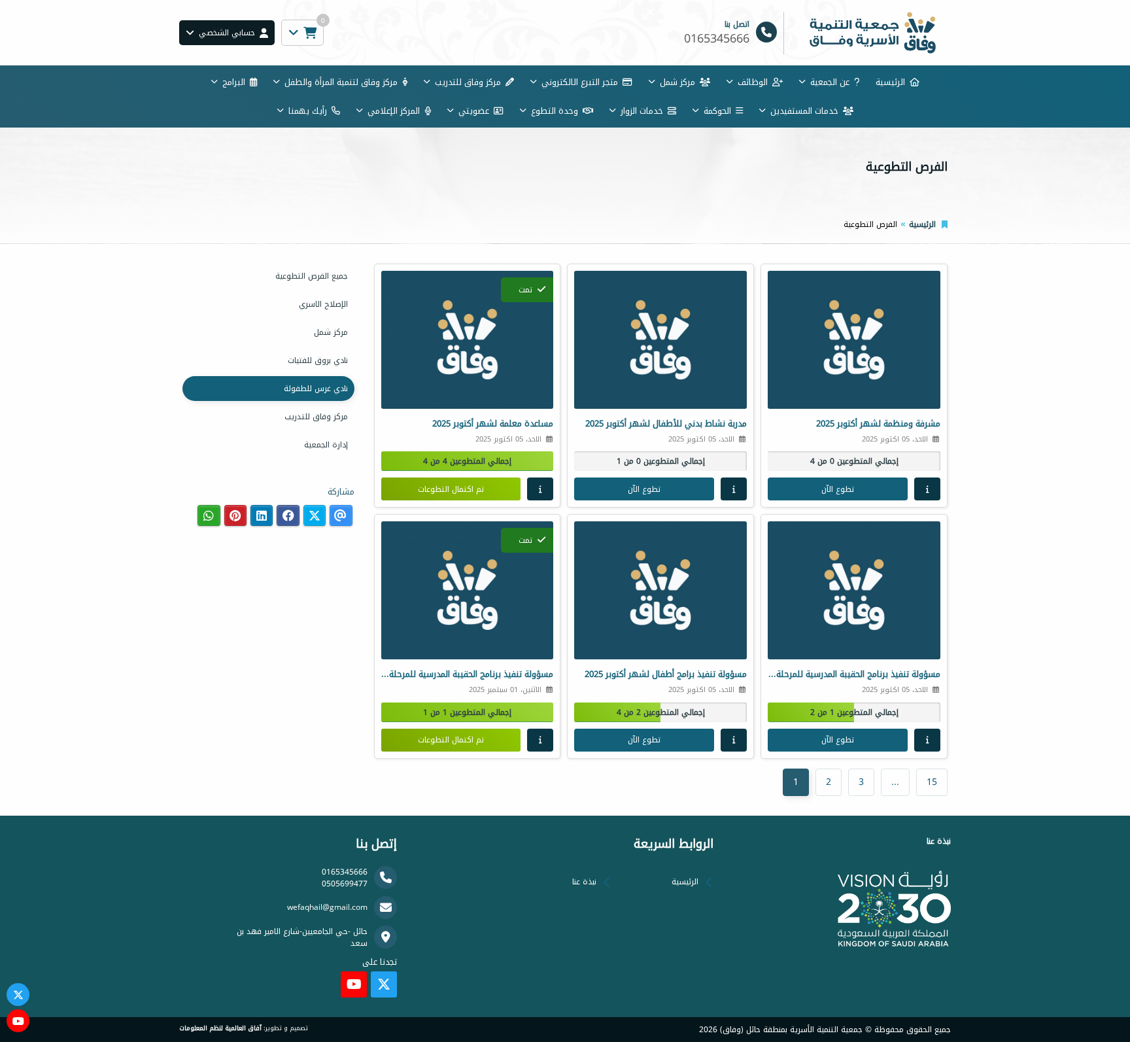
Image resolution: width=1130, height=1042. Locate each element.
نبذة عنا (584, 882)
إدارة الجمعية (326, 445)
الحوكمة (717, 111)
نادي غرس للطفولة (316, 388)
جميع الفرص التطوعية (311, 276)
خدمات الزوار (642, 111)
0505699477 (345, 884)
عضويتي (473, 111)
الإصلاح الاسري (323, 304)
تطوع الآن (837, 489)
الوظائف (753, 82)
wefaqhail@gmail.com (327, 907)
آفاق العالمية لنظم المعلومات (220, 1028)
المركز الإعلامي (394, 111)
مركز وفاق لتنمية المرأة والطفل (341, 82)
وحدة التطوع (554, 111)
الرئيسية (890, 82)
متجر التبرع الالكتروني (579, 82)
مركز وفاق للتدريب (468, 82)
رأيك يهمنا (307, 111)
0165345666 (345, 872)
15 (932, 782)
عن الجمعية (829, 82)
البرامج (233, 82)
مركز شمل (677, 82)
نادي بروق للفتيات (318, 360)
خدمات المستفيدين (804, 111)
